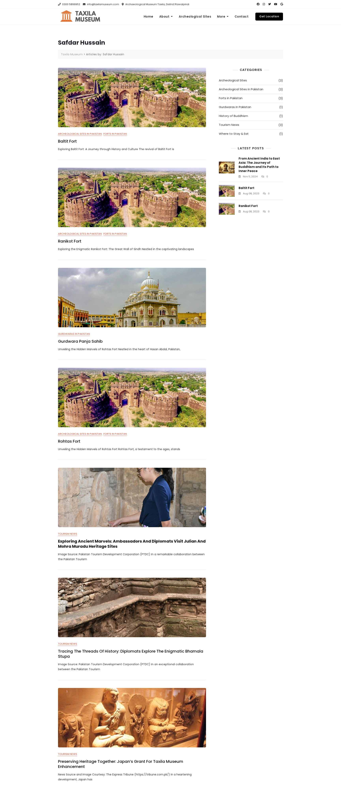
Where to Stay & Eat (234, 134)
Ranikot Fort (69, 241)
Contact (242, 16)
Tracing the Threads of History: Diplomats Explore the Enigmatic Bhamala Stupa (130, 653)
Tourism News (67, 534)
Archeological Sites (195, 16)
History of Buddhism (233, 116)
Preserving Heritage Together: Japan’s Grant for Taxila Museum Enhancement (120, 764)
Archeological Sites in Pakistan (80, 134)
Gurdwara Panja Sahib (80, 341)
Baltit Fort (67, 141)
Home (148, 16)
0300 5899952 (71, 4)
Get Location (269, 16)
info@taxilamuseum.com (102, 4)
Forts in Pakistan (115, 134)
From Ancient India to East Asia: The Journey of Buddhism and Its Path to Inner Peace (259, 164)
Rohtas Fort (69, 441)
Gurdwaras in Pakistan (74, 334)
